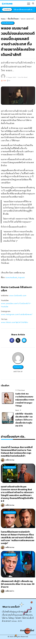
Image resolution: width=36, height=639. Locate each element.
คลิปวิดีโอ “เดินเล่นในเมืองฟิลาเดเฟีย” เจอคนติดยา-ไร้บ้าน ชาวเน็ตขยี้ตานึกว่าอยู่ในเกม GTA (24, 419)
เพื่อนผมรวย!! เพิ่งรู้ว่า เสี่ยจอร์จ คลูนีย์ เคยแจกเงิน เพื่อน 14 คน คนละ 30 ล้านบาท (18, 584)
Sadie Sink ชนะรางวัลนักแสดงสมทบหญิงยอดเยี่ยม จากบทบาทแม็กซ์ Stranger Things (24, 399)
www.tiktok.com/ (14, 322)
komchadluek (11, 277)
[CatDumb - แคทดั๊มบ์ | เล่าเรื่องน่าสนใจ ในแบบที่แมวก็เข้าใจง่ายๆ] (7, 3)
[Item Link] (18, 473)
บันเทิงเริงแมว (13, 19)
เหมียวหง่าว (9, 591)
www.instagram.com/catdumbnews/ (16, 314)
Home (3, 19)
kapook (21, 277)
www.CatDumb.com (17, 295)
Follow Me (18, 367)
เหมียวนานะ (9, 460)
